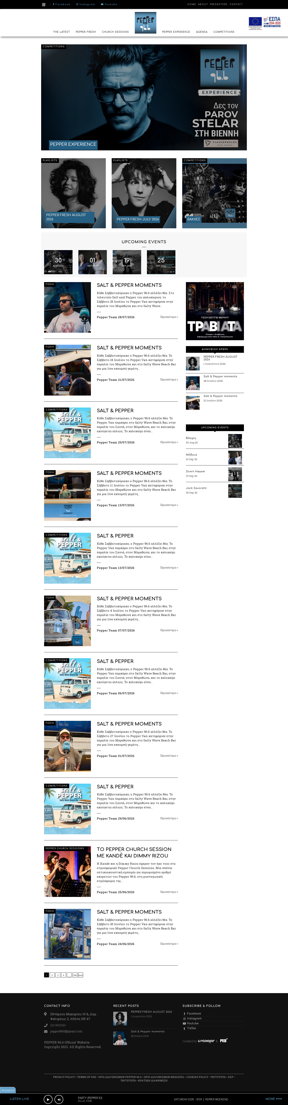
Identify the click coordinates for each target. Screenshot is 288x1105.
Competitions (54, 46)
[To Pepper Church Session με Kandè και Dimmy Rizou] (67, 871)
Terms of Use (86, 1077)
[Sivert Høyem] (235, 474)
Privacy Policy (64, 1077)
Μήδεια (191, 455)
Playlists (50, 160)
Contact (236, 4)
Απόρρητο (7, 1090)
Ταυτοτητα (218, 1077)
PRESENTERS (219, 4)
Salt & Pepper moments (129, 285)
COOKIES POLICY (197, 1077)
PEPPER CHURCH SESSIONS (65, 848)
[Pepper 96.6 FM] (145, 22)
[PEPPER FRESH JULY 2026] (144, 193)
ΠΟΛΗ (50, 284)
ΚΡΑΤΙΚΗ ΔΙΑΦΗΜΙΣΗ (153, 1080)
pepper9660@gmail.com (66, 1031)
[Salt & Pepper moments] (67, 307)
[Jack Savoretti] (235, 491)
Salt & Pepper (115, 410)
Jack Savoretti (196, 488)
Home (191, 4)
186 (75, 975)
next (80, 975)
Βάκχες (191, 438)
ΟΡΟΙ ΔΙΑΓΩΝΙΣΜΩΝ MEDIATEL (164, 1077)
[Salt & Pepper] (67, 433)
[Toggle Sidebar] (43, 5)
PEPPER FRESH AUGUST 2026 (220, 358)
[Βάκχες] (235, 441)
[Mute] (58, 1099)
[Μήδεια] (235, 457)
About (203, 4)
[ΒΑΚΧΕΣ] (214, 193)
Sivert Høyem (195, 471)
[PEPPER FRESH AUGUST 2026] (73, 193)
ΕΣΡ (230, 1077)
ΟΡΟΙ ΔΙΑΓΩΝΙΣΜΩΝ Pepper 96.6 (120, 1077)
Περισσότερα (169, 317)
